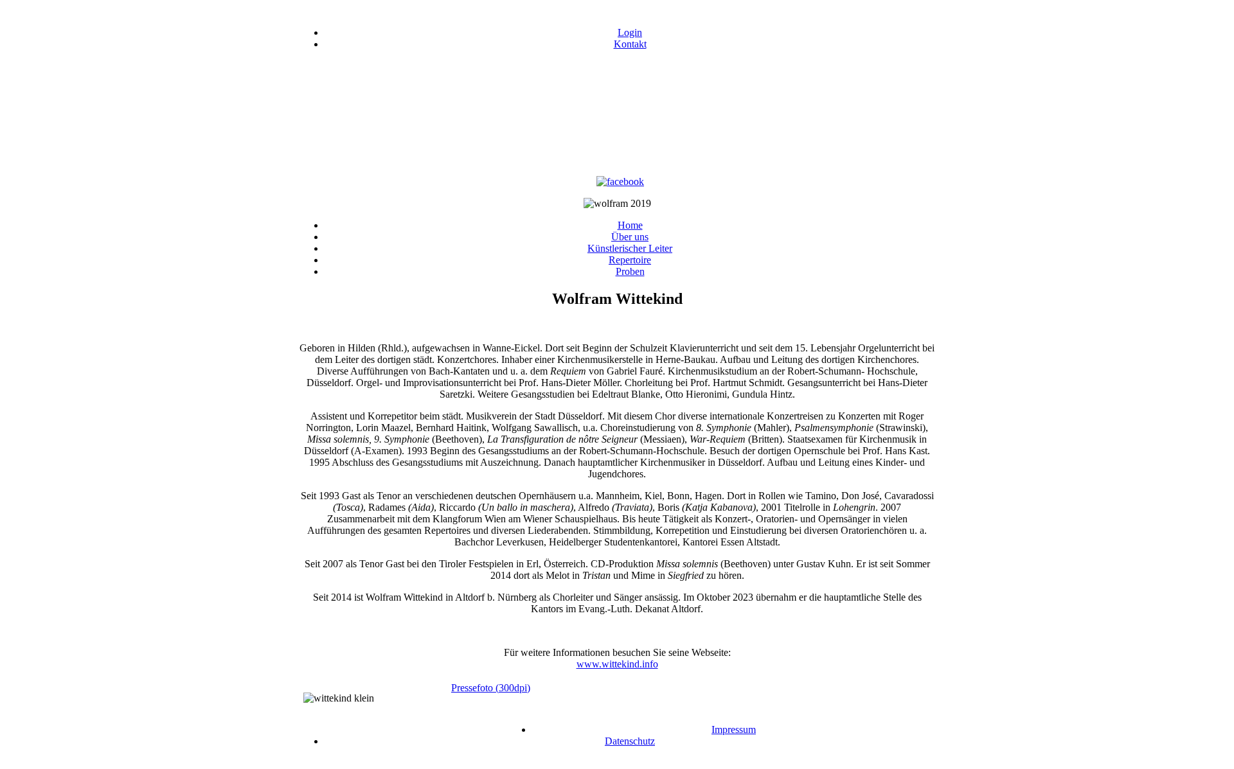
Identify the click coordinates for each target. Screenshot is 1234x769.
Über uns (629, 236)
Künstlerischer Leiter (629, 248)
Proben (630, 271)
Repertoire (630, 259)
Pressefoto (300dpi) (490, 687)
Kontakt (630, 44)
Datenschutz (630, 741)
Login (630, 32)
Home (630, 225)
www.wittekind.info (617, 664)
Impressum (733, 729)
